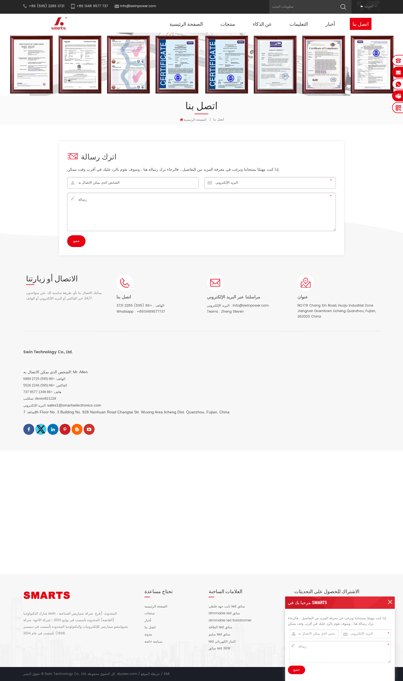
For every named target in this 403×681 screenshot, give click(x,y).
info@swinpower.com (138, 6)
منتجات (227, 24)
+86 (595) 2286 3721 (134, 305)
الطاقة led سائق (220, 627)
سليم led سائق (219, 634)
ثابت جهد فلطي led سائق (227, 606)
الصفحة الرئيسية (186, 24)
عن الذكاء (262, 24)
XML (167, 674)
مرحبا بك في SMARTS (307, 602)
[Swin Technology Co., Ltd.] (58, 23)
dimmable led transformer (230, 620)
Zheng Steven (232, 311)
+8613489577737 (151, 311)
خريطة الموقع (150, 674)
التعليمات (299, 24)
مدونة (148, 634)
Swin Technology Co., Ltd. (48, 352)
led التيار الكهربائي (222, 641)
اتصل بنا (361, 24)
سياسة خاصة (153, 641)
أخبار (330, 24)
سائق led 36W (220, 648)
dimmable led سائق (224, 613)
